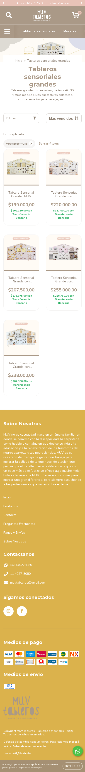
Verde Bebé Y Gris (16, 143)
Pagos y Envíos (14, 532)
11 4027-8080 (20, 574)
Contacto (10, 515)
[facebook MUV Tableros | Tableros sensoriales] (22, 611)
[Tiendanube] (17, 754)
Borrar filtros (49, 143)
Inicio (18, 61)
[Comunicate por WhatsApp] (78, 751)
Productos (10, 506)
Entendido (73, 766)
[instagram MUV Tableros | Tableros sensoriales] (8, 611)
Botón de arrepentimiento (29, 746)
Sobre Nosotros (14, 541)
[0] (75, 16)
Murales (70, 31)
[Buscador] (8, 15)
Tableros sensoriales (38, 31)
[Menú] (7, 31)
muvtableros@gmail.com (28, 582)
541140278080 (21, 565)
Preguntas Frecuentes (19, 524)
